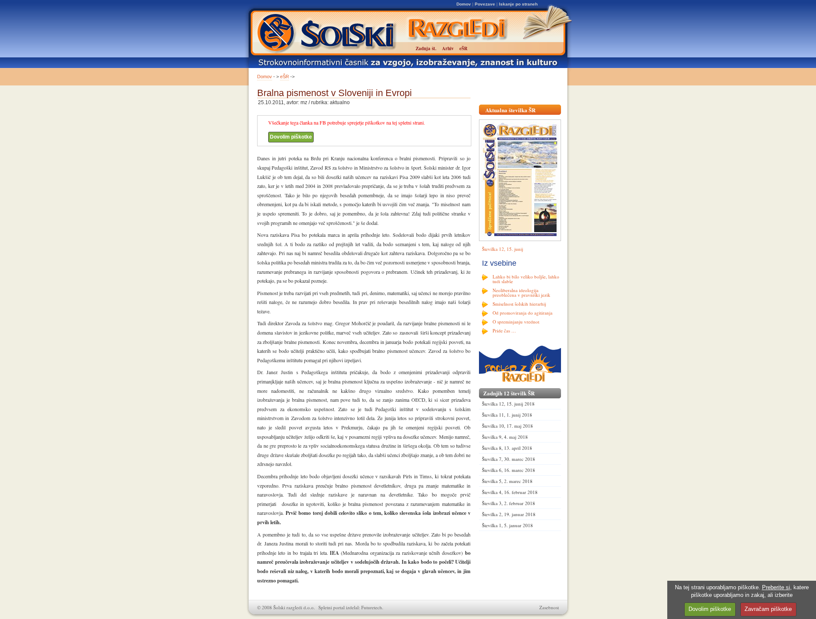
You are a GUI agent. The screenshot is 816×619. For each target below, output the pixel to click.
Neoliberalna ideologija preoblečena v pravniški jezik (521, 292)
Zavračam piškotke (768, 609)
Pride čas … (504, 330)
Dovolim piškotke (291, 137)
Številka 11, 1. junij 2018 (507, 415)
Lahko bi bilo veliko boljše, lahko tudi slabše (526, 278)
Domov (463, 4)
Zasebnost (549, 607)
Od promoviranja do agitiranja (522, 313)
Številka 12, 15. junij (502, 249)
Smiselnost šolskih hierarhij (519, 304)
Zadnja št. (426, 48)
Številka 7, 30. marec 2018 (508, 459)
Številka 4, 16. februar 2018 (510, 492)
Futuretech (371, 607)
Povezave (485, 4)
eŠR (284, 76)
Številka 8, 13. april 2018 (507, 448)
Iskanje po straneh (518, 4)
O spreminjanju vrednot (516, 321)
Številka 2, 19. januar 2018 (509, 514)
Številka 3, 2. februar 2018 (508, 503)
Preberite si (776, 587)
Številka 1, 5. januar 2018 (507, 525)
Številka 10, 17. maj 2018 (507, 426)
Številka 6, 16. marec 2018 (508, 470)
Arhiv (448, 48)
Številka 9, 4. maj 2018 (505, 437)
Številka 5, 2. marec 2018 (507, 481)
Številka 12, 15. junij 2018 (508, 403)
